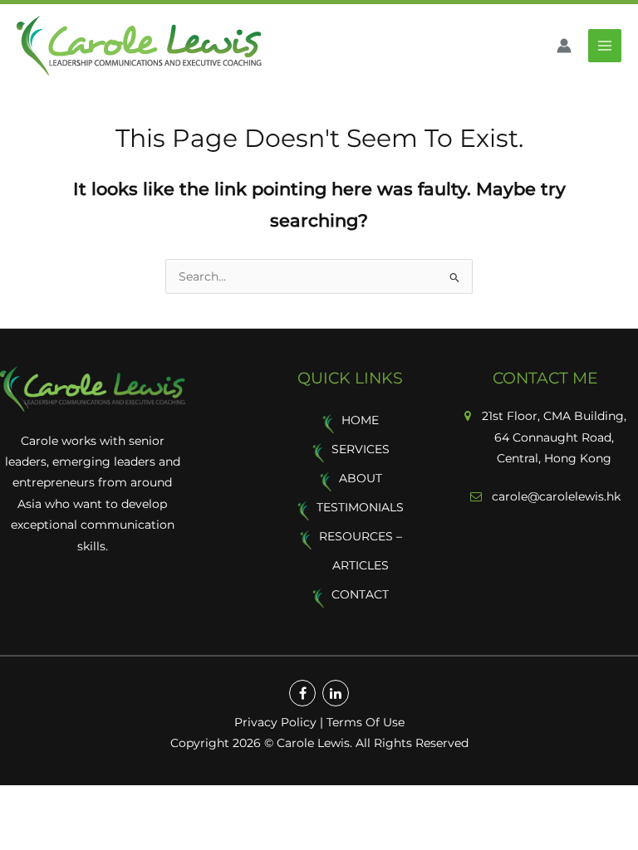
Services (360, 449)
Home (360, 420)
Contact (360, 594)
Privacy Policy (275, 722)
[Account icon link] (564, 45)
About (360, 478)
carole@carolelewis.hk (554, 496)
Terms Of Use (365, 722)
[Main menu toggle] (605, 46)
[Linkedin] (335, 693)
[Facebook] (302, 693)
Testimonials (360, 507)
